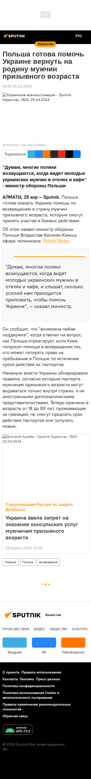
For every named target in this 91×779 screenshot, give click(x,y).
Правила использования (41, 672)
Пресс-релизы (48, 679)
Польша (27, 562)
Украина (10, 562)
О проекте (11, 672)
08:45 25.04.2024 (17, 86)
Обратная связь (15, 716)
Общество (58, 629)
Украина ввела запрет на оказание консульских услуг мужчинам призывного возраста (42, 527)
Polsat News (56, 241)
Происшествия (16, 629)
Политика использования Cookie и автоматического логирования (31, 695)
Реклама (27, 679)
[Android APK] (18, 730)
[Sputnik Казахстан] (15, 38)
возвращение (48, 562)
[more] (83, 315)
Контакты (10, 679)
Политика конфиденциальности (29, 686)
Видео (39, 629)
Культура (79, 629)
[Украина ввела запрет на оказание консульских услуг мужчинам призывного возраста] (45, 466)
